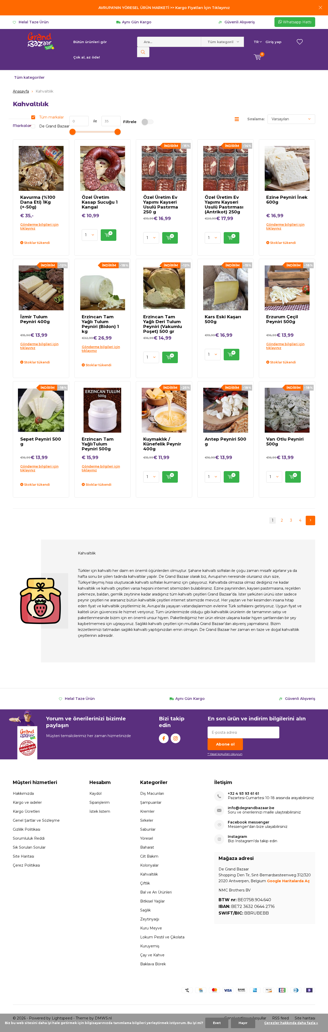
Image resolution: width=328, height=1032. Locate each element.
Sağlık (145, 910)
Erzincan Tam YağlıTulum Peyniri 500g (98, 443)
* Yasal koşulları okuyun (225, 754)
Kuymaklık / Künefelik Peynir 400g (162, 443)
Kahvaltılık (149, 874)
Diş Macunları (152, 793)
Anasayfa (21, 91)
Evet (217, 1023)
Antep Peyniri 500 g (225, 441)
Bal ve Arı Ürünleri (156, 892)
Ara (143, 52)
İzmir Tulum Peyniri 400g (35, 319)
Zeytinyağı (149, 919)
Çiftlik (145, 883)
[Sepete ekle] (108, 235)
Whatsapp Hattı (296, 22)
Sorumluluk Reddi (29, 838)
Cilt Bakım (149, 856)
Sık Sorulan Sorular (29, 847)
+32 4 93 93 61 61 (243, 793)
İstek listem (99, 811)
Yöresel (146, 838)
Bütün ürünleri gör (90, 42)
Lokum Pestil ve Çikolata (162, 937)
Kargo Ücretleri (26, 811)
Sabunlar (148, 829)
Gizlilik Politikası (26, 829)
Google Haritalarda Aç (288, 881)
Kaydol (95, 793)
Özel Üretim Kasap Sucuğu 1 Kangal (100, 202)
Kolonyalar (149, 865)
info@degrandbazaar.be (251, 808)
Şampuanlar (150, 802)
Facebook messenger (248, 822)
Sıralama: (256, 119)
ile (93, 121)
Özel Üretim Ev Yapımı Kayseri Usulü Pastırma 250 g (160, 204)
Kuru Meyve (151, 928)
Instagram (175, 738)
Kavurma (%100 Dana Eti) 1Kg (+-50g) (37, 202)
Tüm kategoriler (29, 77)
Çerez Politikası (26, 865)
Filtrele (129, 122)
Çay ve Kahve (152, 955)
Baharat (147, 847)
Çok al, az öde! (86, 57)
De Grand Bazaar (54, 126)
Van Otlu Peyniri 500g (285, 441)
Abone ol (225, 744)
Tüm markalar (51, 117)
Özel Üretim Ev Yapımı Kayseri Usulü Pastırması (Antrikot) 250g (224, 204)
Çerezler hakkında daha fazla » (291, 1023)
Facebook (164, 738)
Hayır (243, 1023)
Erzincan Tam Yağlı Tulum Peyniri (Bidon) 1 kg (100, 324)
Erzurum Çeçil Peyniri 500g (282, 319)
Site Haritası (23, 856)
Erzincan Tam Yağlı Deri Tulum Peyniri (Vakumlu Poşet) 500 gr (162, 324)
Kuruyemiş (149, 946)
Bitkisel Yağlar (152, 901)
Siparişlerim (99, 802)
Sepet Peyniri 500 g (40, 441)
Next (310, 520)
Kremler (147, 811)
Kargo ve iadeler (27, 802)
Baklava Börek (153, 964)
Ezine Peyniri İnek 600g (287, 200)
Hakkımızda (23, 793)
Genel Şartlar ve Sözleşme (36, 820)
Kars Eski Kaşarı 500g (223, 319)
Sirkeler (146, 820)
